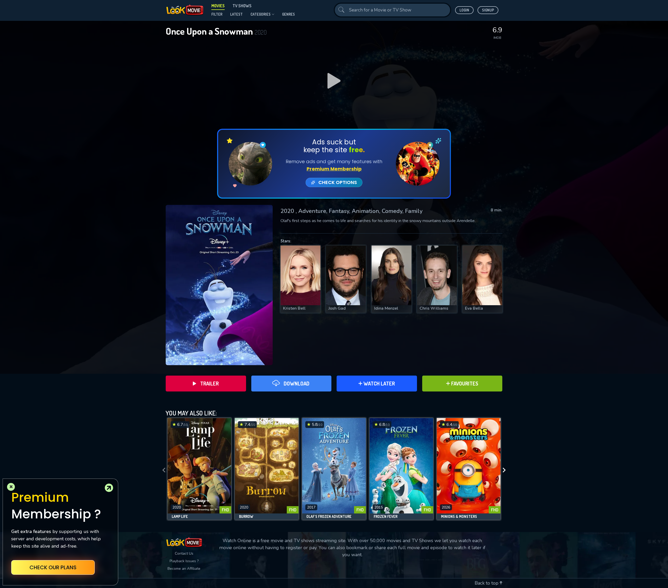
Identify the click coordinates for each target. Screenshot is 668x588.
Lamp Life (180, 516)
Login (464, 10)
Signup (488, 10)
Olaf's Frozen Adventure (328, 516)
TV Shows (242, 5)
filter (216, 14)
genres (288, 14)
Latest (236, 14)
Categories (260, 14)
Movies (218, 5)
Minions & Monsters (459, 516)
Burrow (246, 516)
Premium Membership (334, 169)
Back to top (487, 583)
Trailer (209, 383)
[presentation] (162, 470)
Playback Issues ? (184, 561)
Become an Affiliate (184, 568)
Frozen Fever (385, 516)
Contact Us (184, 553)
